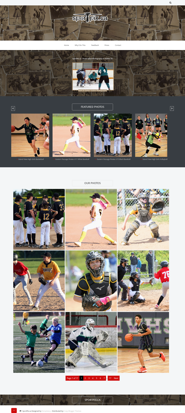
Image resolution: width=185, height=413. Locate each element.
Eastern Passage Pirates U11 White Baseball (72, 159)
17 (110, 378)
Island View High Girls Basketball (31, 159)
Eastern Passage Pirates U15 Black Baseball (113, 159)
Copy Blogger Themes (72, 411)
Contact (118, 45)
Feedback (95, 45)
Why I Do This (80, 45)
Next (116, 378)
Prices (107, 45)
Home (66, 45)
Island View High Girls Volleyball (155, 159)
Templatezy (46, 411)
